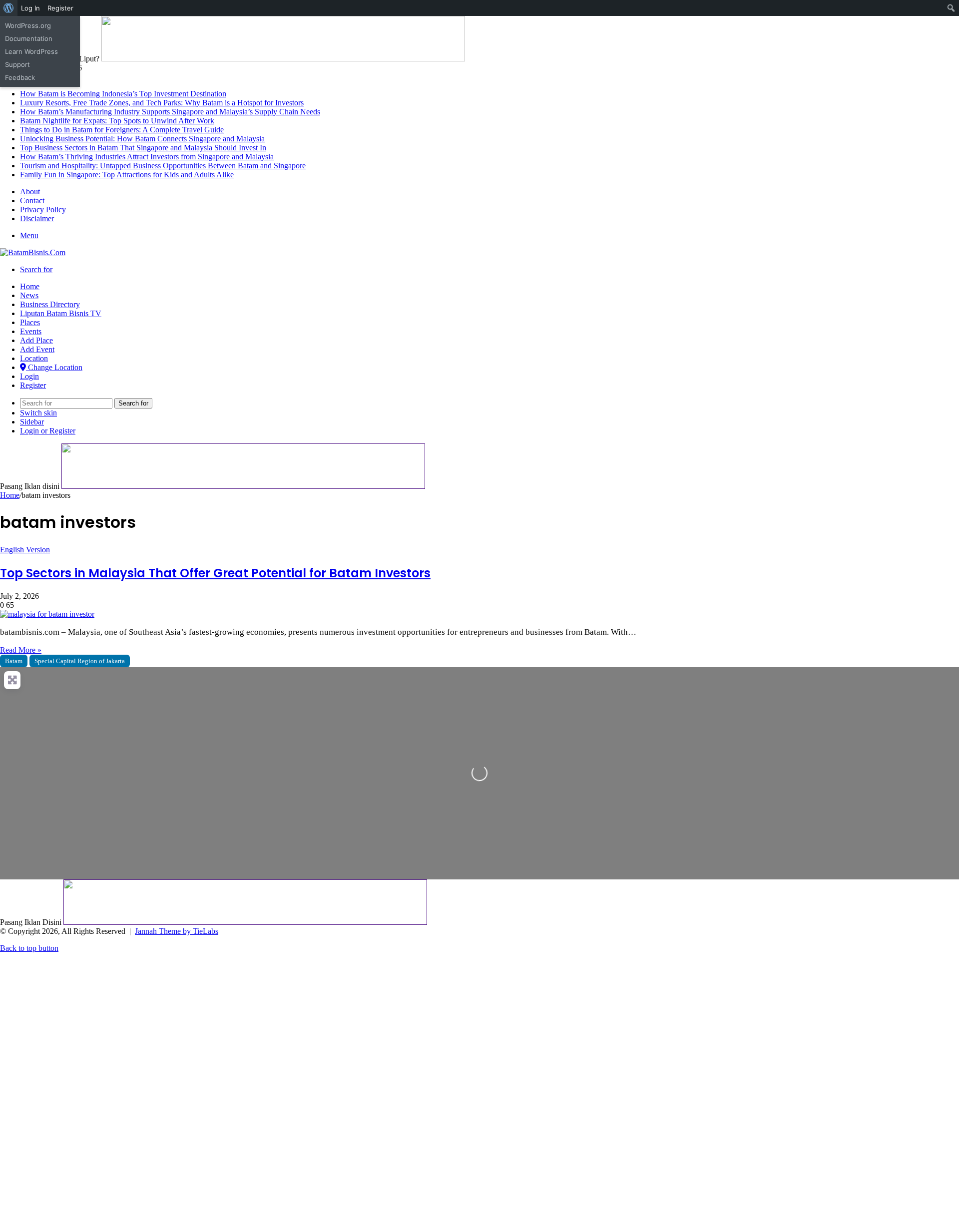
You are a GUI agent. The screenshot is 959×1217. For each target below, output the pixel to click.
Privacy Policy (43, 209)
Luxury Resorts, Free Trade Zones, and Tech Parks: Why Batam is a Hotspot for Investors (162, 102)
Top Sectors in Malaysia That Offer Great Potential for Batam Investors (215, 573)
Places (30, 322)
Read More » (20, 650)
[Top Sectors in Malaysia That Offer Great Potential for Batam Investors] (47, 614)
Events (30, 331)
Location (34, 358)
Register (33, 385)
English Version (25, 549)
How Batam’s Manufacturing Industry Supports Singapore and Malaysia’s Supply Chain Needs (170, 111)
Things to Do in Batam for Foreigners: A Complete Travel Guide (122, 129)
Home (29, 286)
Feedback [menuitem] (20, 77)
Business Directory (50, 304)
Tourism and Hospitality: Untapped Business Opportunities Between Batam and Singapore (163, 165)
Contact (32, 200)
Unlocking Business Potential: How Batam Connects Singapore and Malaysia (142, 138)
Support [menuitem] (17, 64)
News (29, 295)
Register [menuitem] (60, 8)
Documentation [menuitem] (28, 38)
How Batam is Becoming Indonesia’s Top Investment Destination (123, 93)
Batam (13, 661)
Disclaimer (37, 218)
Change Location (54, 367)
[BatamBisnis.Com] (32, 252)
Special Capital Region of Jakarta (79, 661)
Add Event (37, 349)
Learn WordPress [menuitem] (31, 51)
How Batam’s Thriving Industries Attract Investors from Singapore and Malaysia (147, 156)
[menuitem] (8, 8)
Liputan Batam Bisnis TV (60, 313)
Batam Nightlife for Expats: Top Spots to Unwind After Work (117, 120)
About (30, 191)
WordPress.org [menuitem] (28, 25)
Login (29, 376)
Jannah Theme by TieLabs (176, 931)
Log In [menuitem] (30, 8)
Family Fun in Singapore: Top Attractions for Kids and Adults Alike (127, 174)
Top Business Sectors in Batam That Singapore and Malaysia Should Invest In (143, 147)
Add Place (36, 340)
